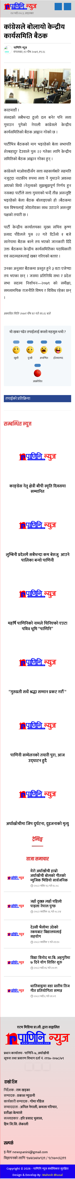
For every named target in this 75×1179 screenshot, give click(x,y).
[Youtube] (46, 1066)
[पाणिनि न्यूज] (8, 50)
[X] (37, 1066)
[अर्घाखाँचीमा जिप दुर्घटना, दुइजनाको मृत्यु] (37, 794)
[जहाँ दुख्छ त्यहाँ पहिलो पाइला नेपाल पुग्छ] (16, 906)
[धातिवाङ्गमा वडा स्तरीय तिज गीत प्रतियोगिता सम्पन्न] (16, 990)
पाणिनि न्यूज (20, 47)
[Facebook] (29, 1066)
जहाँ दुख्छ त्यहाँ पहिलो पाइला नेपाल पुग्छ (46, 903)
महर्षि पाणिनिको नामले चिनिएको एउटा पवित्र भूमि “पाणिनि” (37, 626)
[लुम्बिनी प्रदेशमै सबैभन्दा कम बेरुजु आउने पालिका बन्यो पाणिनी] (37, 525)
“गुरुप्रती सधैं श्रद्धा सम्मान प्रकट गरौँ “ (37, 691)
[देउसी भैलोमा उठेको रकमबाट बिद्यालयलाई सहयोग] (16, 934)
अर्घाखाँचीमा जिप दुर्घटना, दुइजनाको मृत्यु (37, 823)
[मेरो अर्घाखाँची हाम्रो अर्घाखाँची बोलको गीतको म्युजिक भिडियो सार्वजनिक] (16, 877)
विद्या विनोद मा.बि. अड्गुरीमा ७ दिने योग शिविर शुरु (50, 960)
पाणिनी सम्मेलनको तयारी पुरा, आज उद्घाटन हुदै (37, 758)
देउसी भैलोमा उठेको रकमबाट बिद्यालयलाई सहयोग (45, 932)
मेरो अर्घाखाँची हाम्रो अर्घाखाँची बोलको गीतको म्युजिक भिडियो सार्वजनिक (49, 876)
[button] (58, 6)
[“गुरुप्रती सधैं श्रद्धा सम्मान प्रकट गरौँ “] (37, 662)
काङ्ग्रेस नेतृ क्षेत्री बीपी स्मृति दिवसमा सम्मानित (37, 489)
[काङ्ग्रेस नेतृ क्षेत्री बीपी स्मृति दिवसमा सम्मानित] (37, 456)
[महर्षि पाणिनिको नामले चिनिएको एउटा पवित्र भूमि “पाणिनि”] (37, 593)
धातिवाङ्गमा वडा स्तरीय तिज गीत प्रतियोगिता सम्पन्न (50, 988)
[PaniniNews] (20, 6)
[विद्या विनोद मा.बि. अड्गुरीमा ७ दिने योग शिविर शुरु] (16, 962)
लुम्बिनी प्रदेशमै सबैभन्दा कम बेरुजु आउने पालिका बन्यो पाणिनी (37, 557)
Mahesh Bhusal (52, 1175)
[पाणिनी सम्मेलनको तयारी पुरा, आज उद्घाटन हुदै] (37, 725)
